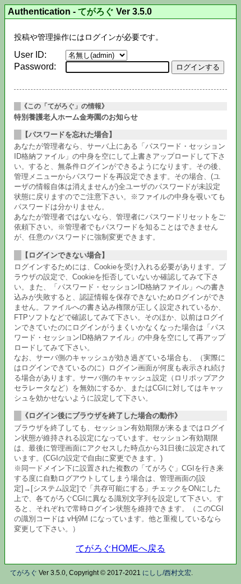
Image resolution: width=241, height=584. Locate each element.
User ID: (30, 54)
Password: (35, 66)
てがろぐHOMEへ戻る (120, 548)
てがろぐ (96, 11)
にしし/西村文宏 (166, 573)
